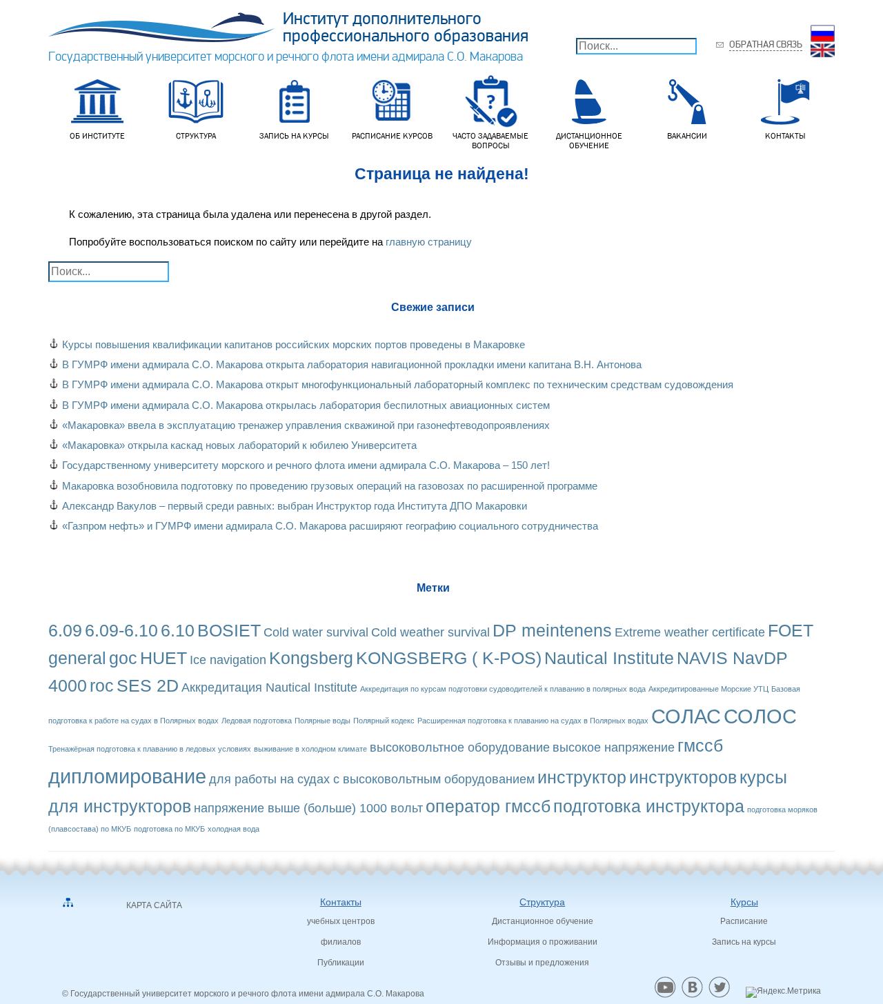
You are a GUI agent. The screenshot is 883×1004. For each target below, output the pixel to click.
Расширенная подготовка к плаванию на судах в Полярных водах (532, 720)
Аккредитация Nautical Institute (269, 687)
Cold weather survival (430, 632)
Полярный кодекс (384, 720)
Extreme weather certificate (690, 632)
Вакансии (687, 136)
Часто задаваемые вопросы (490, 140)
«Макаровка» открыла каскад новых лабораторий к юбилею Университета (239, 445)
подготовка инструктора (648, 806)
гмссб (700, 745)
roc (102, 685)
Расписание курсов (392, 136)
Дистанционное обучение (589, 140)
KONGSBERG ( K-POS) (449, 658)
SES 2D (148, 685)
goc (123, 658)
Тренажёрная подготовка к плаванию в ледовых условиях (149, 749)
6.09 (65, 630)
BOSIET (229, 630)
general (77, 658)
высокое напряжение (614, 747)
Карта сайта (154, 905)
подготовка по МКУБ (169, 829)
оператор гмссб (488, 806)
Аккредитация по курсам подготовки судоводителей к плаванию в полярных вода (503, 689)
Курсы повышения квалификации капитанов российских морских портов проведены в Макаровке (293, 344)
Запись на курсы (294, 136)
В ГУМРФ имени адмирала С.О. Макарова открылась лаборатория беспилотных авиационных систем (306, 405)
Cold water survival (316, 632)
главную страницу (429, 242)
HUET (163, 658)
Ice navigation (228, 660)
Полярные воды (322, 720)
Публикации (340, 962)
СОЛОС (760, 716)
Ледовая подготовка (256, 720)
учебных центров (341, 921)
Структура (196, 136)
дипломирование (127, 776)
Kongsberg (311, 658)
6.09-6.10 (121, 630)
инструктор (581, 777)
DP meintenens (552, 630)
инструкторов (683, 777)
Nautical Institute (609, 658)
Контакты (785, 136)
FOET (790, 630)
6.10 (178, 630)
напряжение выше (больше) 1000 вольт (308, 808)
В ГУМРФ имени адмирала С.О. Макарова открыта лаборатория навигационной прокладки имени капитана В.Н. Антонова (352, 364)
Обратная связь (765, 44)
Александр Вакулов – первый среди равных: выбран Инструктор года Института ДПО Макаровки (294, 506)
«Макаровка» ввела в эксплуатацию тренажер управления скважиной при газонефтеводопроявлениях (306, 425)
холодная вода (233, 829)
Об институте (97, 136)
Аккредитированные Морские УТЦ (708, 689)
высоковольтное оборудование (460, 747)
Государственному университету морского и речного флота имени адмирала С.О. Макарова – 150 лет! (306, 465)
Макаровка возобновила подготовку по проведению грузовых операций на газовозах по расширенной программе (329, 486)
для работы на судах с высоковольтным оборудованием (372, 779)
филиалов (341, 942)
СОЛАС (686, 716)
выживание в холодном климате (310, 749)
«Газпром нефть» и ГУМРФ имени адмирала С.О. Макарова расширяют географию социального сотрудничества (330, 526)
